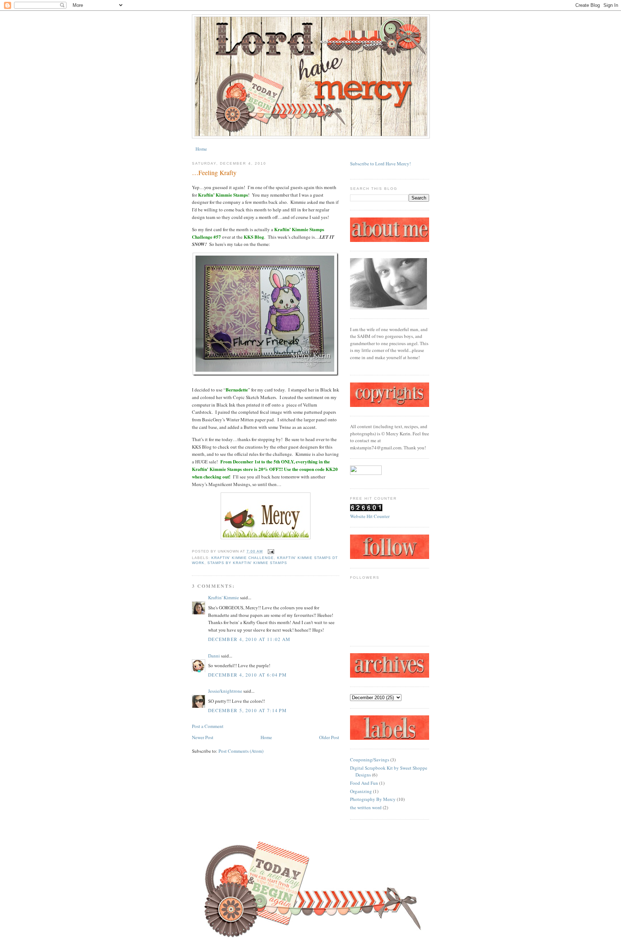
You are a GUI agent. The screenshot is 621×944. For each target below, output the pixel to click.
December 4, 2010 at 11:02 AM (249, 639)
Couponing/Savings (369, 759)
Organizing (361, 791)
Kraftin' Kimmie (223, 597)
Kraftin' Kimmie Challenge (242, 558)
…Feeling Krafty (214, 172)
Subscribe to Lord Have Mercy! (380, 163)
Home (201, 149)
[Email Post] (269, 551)
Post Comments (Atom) (240, 751)
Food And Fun (364, 783)
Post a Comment (208, 726)
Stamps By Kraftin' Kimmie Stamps (247, 563)
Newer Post (202, 737)
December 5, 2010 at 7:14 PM (247, 710)
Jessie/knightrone (225, 691)
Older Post (329, 737)
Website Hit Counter (370, 516)
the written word (366, 807)
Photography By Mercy (373, 799)
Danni (214, 655)
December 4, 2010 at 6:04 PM (247, 675)
